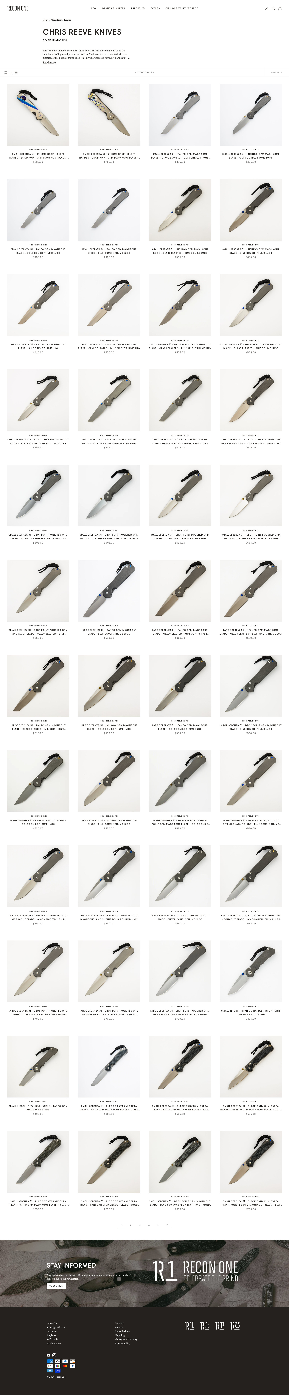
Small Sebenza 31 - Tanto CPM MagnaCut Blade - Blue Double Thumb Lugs (109, 251)
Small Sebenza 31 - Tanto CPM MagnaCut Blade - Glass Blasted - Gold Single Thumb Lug (180, 156)
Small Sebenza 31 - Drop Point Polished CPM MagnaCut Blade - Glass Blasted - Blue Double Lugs (38, 632)
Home (45, 19)
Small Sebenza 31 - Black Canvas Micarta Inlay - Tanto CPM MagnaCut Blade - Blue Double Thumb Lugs (180, 1108)
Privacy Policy (122, 1343)
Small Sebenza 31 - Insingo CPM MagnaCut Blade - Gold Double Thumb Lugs (250, 156)
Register (51, 1335)
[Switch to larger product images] (6, 72)
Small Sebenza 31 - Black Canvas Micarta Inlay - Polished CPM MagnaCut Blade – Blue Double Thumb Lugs (251, 1203)
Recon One (60, 1377)
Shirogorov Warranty (126, 1339)
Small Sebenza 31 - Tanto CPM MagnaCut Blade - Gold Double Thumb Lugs (38, 251)
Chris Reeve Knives (38, 150)
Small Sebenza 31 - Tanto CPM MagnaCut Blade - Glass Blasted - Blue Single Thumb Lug (109, 346)
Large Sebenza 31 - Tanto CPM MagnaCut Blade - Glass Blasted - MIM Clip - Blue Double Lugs (38, 727)
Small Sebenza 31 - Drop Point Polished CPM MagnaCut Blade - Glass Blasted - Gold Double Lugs (250, 536)
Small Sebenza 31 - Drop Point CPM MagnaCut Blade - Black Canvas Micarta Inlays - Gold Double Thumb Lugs (180, 1203)
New (93, 8)
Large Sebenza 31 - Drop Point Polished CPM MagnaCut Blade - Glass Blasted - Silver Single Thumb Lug (38, 1012)
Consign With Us (56, 1327)
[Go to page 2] (167, 1224)
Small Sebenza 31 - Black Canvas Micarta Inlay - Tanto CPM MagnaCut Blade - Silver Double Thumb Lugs (38, 1203)
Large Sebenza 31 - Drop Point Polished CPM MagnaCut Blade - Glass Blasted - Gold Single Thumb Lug (108, 1012)
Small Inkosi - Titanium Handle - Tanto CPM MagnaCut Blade (38, 1108)
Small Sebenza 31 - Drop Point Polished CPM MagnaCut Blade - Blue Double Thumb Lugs (38, 536)
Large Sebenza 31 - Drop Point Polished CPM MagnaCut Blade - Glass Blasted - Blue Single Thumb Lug (38, 917)
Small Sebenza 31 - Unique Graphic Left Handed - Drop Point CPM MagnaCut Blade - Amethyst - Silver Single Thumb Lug (38, 156)
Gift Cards (52, 1339)
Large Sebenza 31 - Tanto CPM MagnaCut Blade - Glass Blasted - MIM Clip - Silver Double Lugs (180, 632)
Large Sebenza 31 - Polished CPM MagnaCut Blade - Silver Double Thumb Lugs (180, 917)
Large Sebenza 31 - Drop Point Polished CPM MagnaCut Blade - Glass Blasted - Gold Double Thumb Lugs (179, 1012)
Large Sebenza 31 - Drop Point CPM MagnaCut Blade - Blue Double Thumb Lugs (251, 727)
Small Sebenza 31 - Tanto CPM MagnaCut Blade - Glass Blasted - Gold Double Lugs (180, 441)
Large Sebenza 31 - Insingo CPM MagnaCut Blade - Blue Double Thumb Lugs (109, 822)
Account (51, 1331)
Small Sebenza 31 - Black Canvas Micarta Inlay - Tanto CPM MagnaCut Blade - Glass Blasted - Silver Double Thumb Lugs (109, 1108)
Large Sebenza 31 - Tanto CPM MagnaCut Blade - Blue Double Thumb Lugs (109, 632)
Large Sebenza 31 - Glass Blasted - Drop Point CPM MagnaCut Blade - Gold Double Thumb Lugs (180, 822)
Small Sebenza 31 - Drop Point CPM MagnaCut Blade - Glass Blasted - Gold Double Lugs (38, 441)
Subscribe (56, 1285)
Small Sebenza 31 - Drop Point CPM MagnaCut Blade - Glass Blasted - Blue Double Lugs (251, 346)
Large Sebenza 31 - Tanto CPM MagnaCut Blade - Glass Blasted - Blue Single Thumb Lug (251, 632)
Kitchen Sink (54, 1343)
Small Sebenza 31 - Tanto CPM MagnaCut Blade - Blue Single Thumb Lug (38, 346)
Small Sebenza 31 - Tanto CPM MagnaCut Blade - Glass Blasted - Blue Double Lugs (109, 441)
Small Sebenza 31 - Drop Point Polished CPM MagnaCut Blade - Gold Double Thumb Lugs (109, 536)
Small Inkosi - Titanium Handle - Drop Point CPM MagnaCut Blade (250, 1012)
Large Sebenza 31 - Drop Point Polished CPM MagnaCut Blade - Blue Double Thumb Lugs (108, 917)
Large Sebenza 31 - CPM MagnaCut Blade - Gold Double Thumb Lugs (38, 822)
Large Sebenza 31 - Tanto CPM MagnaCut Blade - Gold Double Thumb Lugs (180, 727)
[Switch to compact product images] (16, 72)
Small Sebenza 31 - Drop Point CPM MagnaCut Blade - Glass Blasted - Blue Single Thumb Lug (180, 346)
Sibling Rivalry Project (182, 8)
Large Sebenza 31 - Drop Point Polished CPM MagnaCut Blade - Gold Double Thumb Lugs (250, 917)
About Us (52, 1323)
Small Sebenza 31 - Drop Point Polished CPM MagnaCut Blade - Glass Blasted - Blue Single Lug (180, 536)
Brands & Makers (113, 8)
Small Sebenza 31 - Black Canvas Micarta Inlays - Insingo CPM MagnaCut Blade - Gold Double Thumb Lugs (250, 1108)
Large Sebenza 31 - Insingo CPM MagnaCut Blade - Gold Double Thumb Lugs (109, 727)
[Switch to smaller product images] (11, 72)
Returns (119, 1327)
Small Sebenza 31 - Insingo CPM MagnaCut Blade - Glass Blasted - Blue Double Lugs (179, 251)
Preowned (138, 8)
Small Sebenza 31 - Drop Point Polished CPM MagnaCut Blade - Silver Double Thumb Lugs (251, 441)
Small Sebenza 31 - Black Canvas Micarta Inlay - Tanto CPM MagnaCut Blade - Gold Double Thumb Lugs (109, 1203)
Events (155, 8)
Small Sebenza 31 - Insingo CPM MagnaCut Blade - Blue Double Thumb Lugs (250, 251)
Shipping (120, 1335)
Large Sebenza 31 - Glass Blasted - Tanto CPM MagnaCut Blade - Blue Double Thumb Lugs (250, 822)
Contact (119, 1323)
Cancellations (122, 1331)
